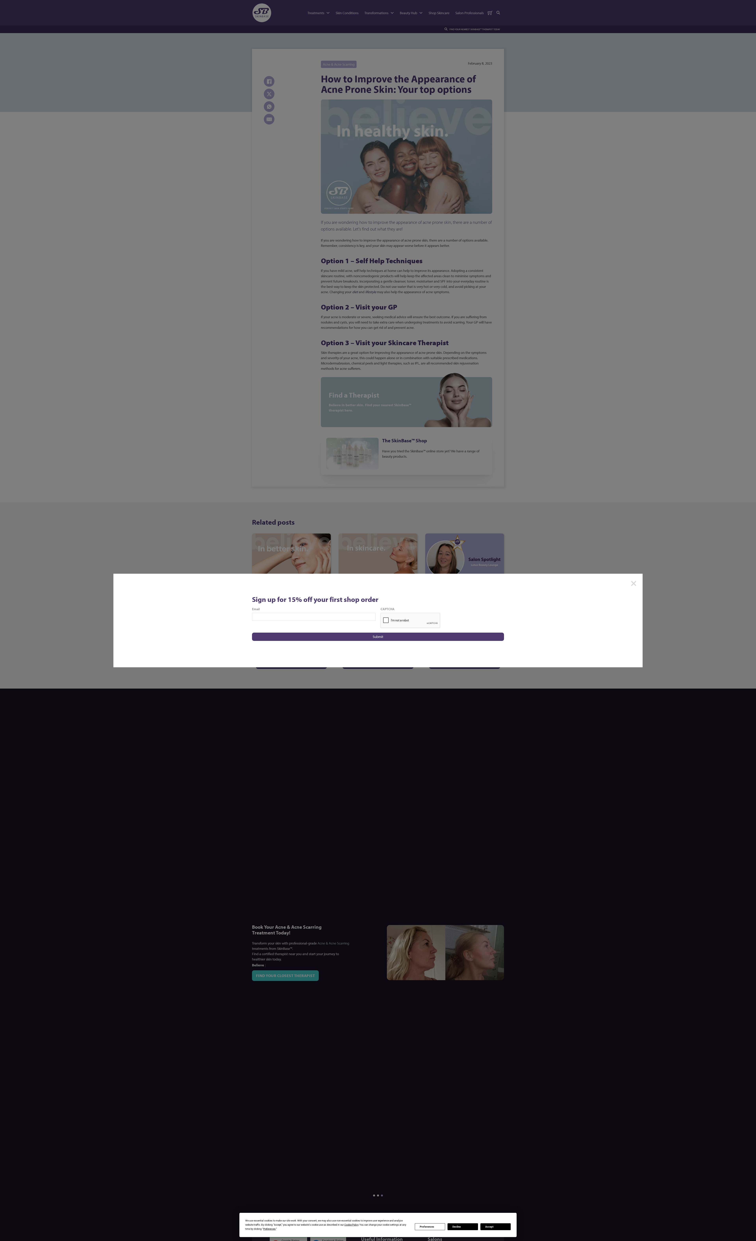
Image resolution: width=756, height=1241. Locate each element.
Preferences (427, 1226)
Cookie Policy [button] (351, 1224)
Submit (378, 636)
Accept (489, 1226)
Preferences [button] (269, 1229)
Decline (456, 1226)
